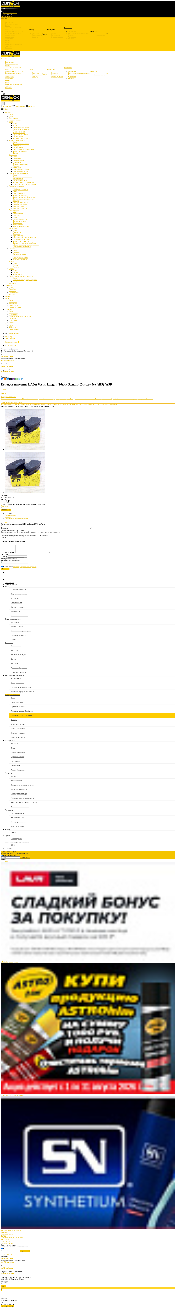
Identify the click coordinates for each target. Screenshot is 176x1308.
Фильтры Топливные (110, 404)
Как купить (13, 302)
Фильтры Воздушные (67, 404)
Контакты (12, 327)
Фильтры (57, 404)
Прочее (15, 272)
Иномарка (149, 399)
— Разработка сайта (14, 1281)
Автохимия (17, 158)
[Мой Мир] (8, 379)
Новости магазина (9, 855)
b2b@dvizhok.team (7, 360)
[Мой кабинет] (2, 92)
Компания (4, 1232)
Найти (3, 1286)
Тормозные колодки (24, 404)
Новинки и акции (16, 399)
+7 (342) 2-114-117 (7, 15)
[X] (10, 379)
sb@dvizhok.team (7, 356)
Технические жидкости (21, 144)
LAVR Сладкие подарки (9, 962)
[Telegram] (22, 379)
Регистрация (5, 1241)
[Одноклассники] (5, 379)
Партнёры (12, 289)
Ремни (3, 404)
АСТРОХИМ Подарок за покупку (12, 1095)
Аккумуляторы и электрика (22, 177)
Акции (3, 1236)
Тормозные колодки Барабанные (42, 404)
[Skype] (19, 379)
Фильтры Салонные (96, 404)
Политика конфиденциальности (12, 1237)
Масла (15, 125)
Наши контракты (7, 1234)
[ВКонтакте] (2, 379)
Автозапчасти (18, 213)
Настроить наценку (7, 1306)
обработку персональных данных (24, 567)
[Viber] (13, 379)
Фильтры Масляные (82, 404)
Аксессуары (17, 232)
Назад (11, 114)
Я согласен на (19, 567)
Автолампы (17, 252)
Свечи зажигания (11, 404)
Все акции (4, 861)
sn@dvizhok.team (7, 366)
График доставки (7, 1243)
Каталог (12, 116)
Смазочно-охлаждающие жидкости (25, 280)
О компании (13, 313)
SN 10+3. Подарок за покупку (11, 1230)
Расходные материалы (20, 190)
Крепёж (15, 265)
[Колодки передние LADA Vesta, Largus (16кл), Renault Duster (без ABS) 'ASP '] (25, 449)
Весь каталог (5, 399)
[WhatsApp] (16, 379)
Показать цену (6, 510)
